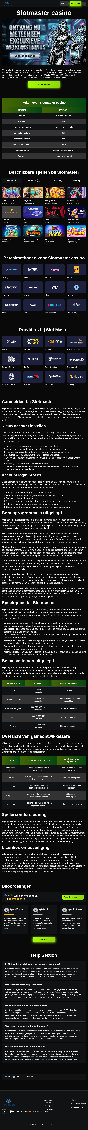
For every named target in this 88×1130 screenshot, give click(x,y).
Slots (75, 181)
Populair (10, 181)
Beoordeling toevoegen (73, 897)
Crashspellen (53, 181)
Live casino (31, 181)
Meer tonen (44, 939)
